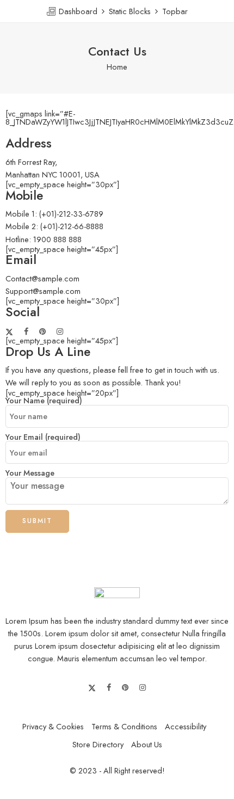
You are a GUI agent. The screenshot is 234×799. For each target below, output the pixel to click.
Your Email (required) (43, 437)
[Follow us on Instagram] (60, 332)
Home (117, 66)
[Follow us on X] (9, 332)
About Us (146, 744)
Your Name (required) (43, 401)
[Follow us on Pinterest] (42, 332)
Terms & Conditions (124, 726)
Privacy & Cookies (53, 726)
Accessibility (185, 726)
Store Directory (98, 744)
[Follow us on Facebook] (26, 332)
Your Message (29, 473)
